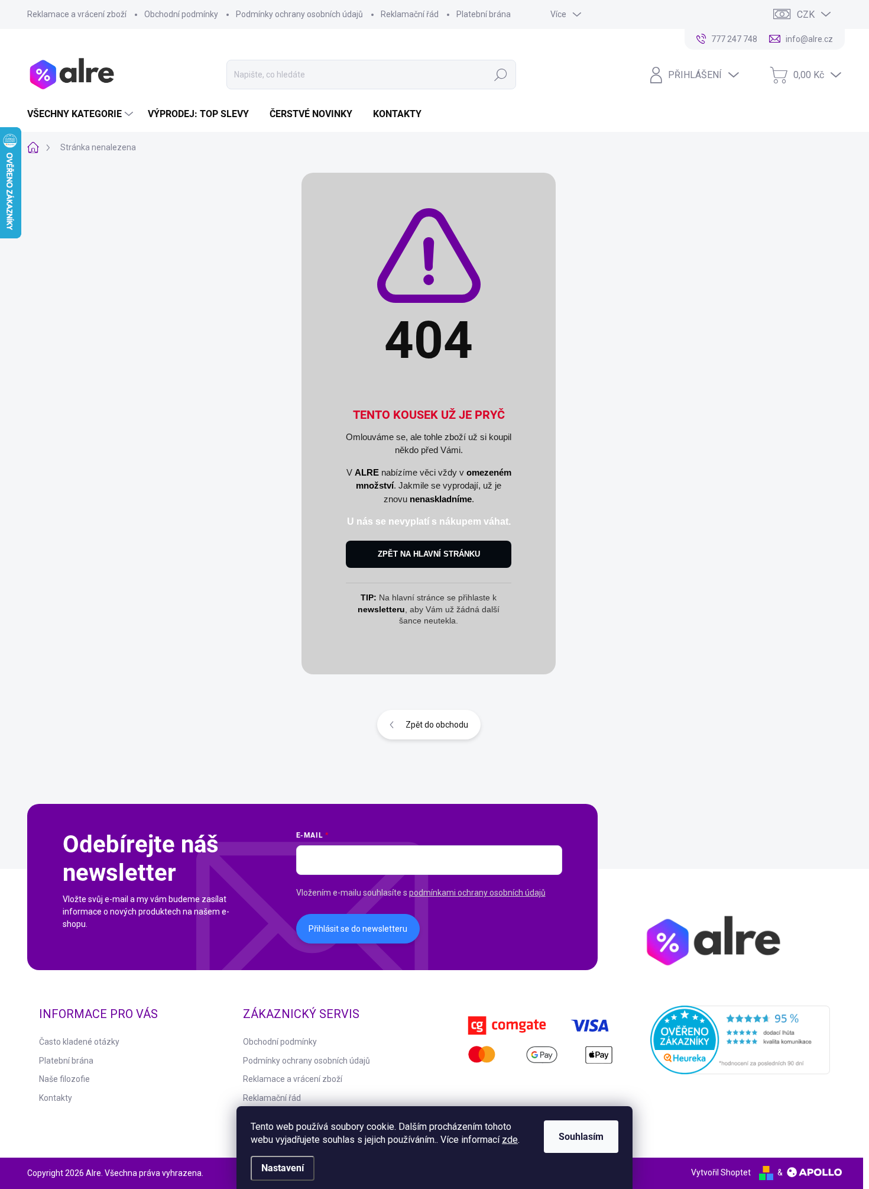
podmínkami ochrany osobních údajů (477, 892)
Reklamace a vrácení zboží (77, 14)
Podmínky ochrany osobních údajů (299, 14)
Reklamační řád (410, 14)
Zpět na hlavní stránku (429, 554)
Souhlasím (581, 1136)
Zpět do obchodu (437, 724)
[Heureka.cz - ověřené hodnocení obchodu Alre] (740, 1040)
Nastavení (282, 1168)
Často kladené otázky (79, 1041)
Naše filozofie (64, 1079)
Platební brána (483, 14)
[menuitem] (81, 114)
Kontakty (55, 1098)
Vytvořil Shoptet (721, 1172)
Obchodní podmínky (181, 14)
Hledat (500, 74)
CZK (806, 14)
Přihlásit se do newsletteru (358, 928)
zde (510, 1139)
